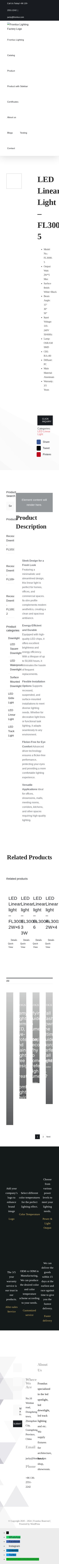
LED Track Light (11, 731)
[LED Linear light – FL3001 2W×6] (11, 887)
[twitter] (41, 1504)
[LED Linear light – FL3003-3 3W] (23, 887)
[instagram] (41, 1488)
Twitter (12, 1555)
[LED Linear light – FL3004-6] (35, 887)
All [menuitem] (7, 981)
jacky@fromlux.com (15, 17)
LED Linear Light (11, 714)
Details (12, 940)
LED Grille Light (11, 698)
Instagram (14, 1546)
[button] (23, 148)
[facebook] (41, 1496)
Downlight (14, 638)
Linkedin (13, 1550)
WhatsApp (14, 1537)
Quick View (10, 945)
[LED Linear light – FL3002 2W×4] (48, 887)
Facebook (14, 1541)
